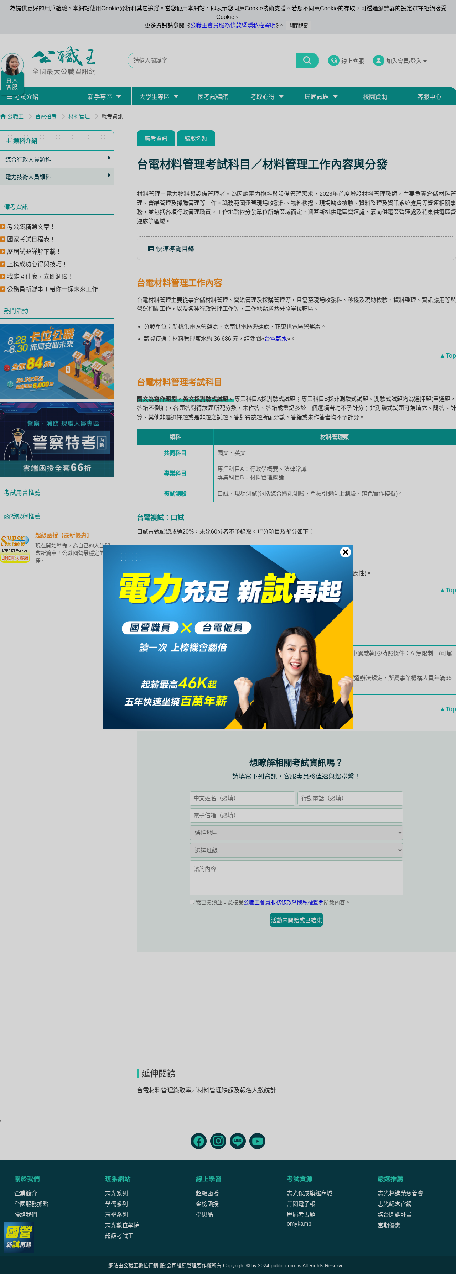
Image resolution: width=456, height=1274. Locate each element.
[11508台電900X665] (228, 637)
